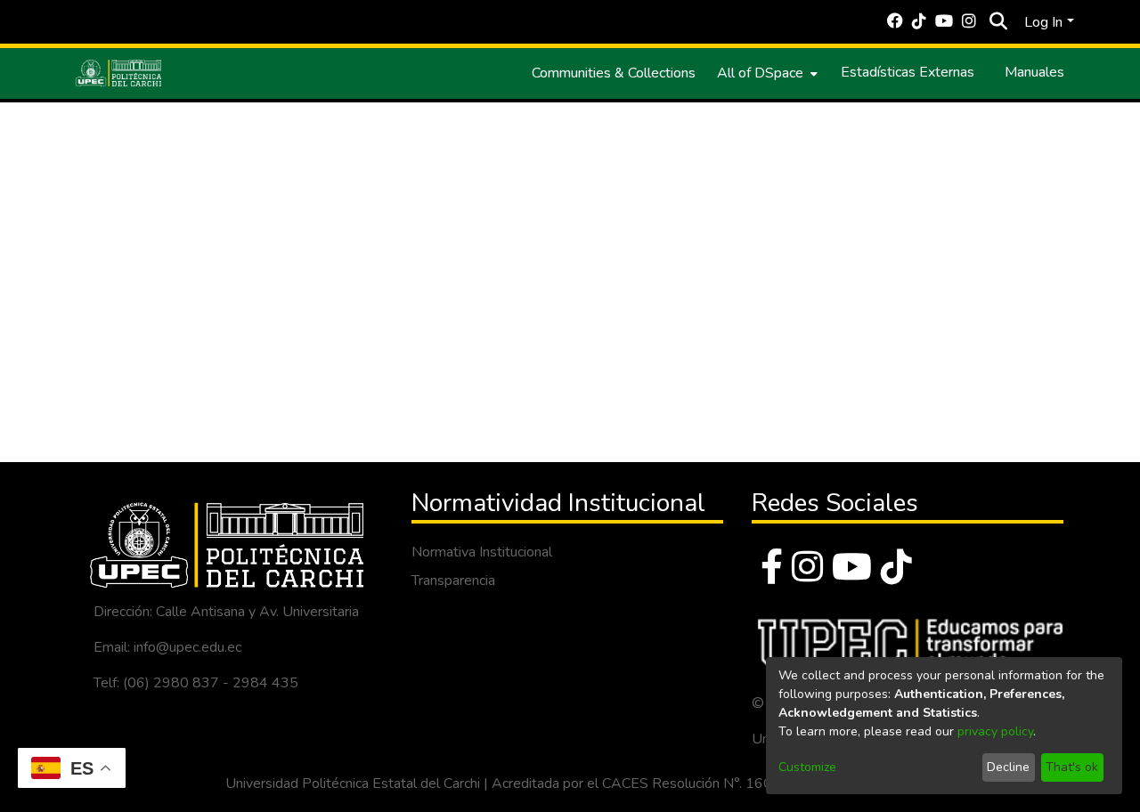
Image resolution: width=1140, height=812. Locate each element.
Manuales (1034, 72)
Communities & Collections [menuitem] (614, 73)
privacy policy (995, 731)
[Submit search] (998, 22)
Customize (807, 767)
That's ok (1072, 767)
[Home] (118, 73)
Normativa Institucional (481, 552)
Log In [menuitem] (1043, 22)
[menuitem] (765, 73)
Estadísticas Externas (907, 72)
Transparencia (453, 580)
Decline (1008, 767)
